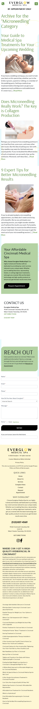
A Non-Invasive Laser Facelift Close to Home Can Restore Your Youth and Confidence (17, 642)
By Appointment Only (19, 9)
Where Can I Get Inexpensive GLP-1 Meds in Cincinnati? (15, 618)
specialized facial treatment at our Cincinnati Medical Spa (19, 563)
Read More (18, 91)
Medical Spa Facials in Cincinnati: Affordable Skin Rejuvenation (17, 686)
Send (19, 428)
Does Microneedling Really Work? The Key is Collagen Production (19, 108)
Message (4, 406)
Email (3, 384)
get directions (20, 535)
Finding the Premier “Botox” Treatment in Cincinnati (18, 630)
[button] (36, 3)
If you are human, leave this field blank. (13, 434)
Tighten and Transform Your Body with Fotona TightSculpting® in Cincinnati (16, 658)
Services (20, 482)
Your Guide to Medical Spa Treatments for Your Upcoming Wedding (17, 42)
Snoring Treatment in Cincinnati (12, 633)
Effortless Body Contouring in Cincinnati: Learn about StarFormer (16, 608)
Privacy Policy (19, 462)
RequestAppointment (20, 491)
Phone (3, 391)
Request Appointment (16, 286)
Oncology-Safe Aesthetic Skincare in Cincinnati (16, 604)
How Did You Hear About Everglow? (12, 398)
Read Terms (16, 422)
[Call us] (3, 3)
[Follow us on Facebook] (21, 540)
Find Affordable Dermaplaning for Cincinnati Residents (16, 697)
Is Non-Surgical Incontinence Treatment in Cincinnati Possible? (15, 678)
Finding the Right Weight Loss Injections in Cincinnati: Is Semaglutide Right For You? (15, 663)
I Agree (10, 422)
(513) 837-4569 (9, 318)
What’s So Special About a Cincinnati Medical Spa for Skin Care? (18, 673)
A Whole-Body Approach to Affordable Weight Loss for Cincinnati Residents (18, 668)
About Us (20, 479)
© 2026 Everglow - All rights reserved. (19, 455)
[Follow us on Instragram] (18, 540)
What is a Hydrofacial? (9, 693)
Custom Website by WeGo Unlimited (19, 459)
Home (20, 476)
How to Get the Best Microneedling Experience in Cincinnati (17, 702)
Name (3, 376)
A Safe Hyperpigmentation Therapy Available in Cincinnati (16, 637)
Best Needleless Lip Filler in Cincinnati (14, 651)
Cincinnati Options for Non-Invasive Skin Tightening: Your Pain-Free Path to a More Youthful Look (18, 647)
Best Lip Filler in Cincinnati (10, 654)
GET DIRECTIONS (10, 314)
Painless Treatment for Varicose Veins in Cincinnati (18, 627)
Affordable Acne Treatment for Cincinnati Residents (18, 690)
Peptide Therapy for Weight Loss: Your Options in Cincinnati (17, 613)
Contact (20, 487)
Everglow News (20, 484)
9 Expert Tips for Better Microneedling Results (18, 174)
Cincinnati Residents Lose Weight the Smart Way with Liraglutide (17, 623)
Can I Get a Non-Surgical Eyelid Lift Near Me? (16, 682)
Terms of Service (21, 468)
